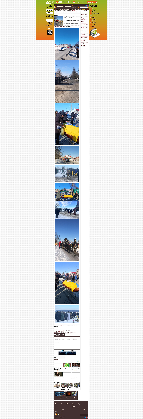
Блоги (63, 10)
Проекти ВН (75, 9)
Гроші (67, 402)
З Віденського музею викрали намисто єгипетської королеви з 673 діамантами (85, 34)
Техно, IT (73, 407)
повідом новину (84, 9)
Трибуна (80, 9)
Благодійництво (73, 406)
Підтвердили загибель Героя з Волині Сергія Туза (60, 330)
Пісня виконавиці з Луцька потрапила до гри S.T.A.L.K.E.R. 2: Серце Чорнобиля (84, 20)
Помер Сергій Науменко (57, 331)
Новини (85, 11)
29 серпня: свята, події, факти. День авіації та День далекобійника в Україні (84, 14)
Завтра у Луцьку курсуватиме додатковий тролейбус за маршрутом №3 (84, 40)
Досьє (65, 10)
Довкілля (73, 404)
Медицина (73, 402)
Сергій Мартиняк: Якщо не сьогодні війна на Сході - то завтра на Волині (63, 332)
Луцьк (55, 402)
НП (62, 9)
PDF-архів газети (85, 10)
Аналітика (58, 10)
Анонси (67, 10)
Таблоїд (72, 9)
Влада (61, 402)
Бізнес (67, 403)
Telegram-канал (61, 325)
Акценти (78, 9)
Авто (68, 9)
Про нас (56, 417)
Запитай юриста (73, 10)
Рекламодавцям (62, 417)
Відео (61, 10)
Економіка (60, 9)
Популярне (69, 10)
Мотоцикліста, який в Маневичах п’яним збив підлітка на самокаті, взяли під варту (84, 24)
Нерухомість (67, 404)
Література (79, 404)
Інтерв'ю (55, 10)
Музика (78, 402)
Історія (78, 405)
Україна (55, 404)
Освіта (72, 403)
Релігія (72, 405)
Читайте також (56, 329)
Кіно (78, 403)
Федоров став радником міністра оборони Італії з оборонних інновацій (84, 45)
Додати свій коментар (60, 334)
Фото (60, 10)
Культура (66, 9)
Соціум (64, 9)
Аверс (87, 9)
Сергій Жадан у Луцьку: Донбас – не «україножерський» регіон (61, 333)
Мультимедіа (65, 391)
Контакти (59, 417)
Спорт (70, 9)
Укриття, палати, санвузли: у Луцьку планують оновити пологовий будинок (84, 31)
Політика (58, 9)
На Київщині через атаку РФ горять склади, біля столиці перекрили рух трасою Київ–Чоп (84, 27)
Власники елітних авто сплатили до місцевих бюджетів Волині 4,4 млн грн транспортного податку (85, 17)
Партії (61, 403)
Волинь (55, 403)
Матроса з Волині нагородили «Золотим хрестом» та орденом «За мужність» (84, 37)
